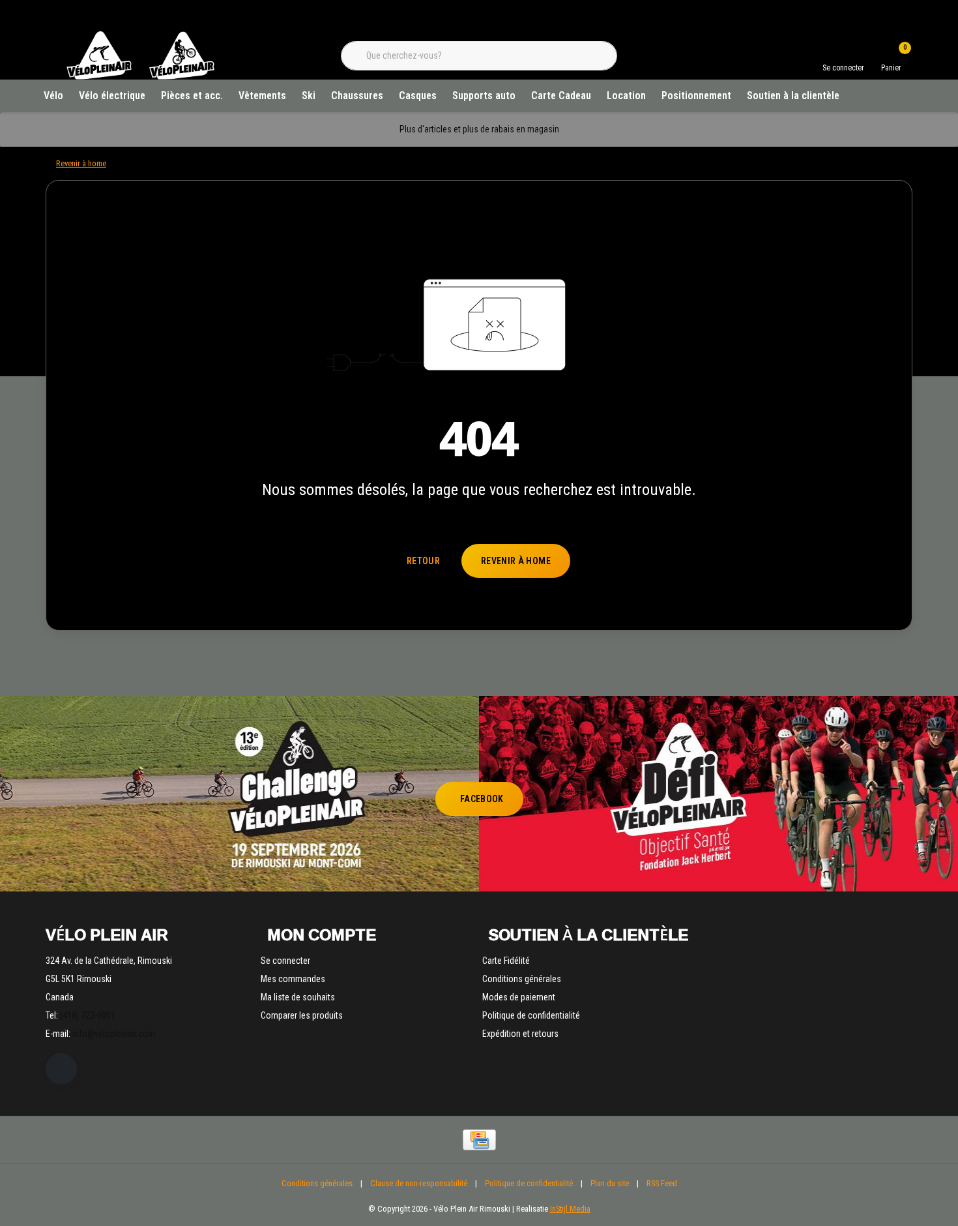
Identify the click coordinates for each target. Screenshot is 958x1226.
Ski (308, 95)
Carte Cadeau (561, 95)
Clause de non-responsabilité (418, 1183)
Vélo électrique (112, 95)
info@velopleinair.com (113, 1033)
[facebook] (61, 1068)
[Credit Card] (479, 1139)
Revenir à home (516, 561)
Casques (418, 95)
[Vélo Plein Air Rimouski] (140, 78)
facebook (482, 799)
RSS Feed (661, 1183)
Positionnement (696, 95)
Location (626, 95)
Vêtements (262, 95)
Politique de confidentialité (529, 1183)
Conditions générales (317, 1183)
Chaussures (357, 95)
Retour (423, 561)
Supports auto (483, 95)
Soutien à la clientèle (793, 95)
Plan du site (609, 1183)
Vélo (53, 95)
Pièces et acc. (192, 95)
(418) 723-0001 (87, 1015)
